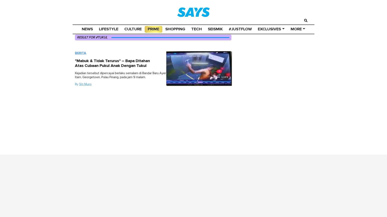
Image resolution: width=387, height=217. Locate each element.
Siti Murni (85, 84)
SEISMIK (215, 29)
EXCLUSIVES (269, 29)
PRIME (153, 29)
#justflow (240, 29)
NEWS (87, 29)
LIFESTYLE (108, 29)
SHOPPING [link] (175, 29)
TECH (196, 29)
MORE (296, 29)
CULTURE (133, 29)
